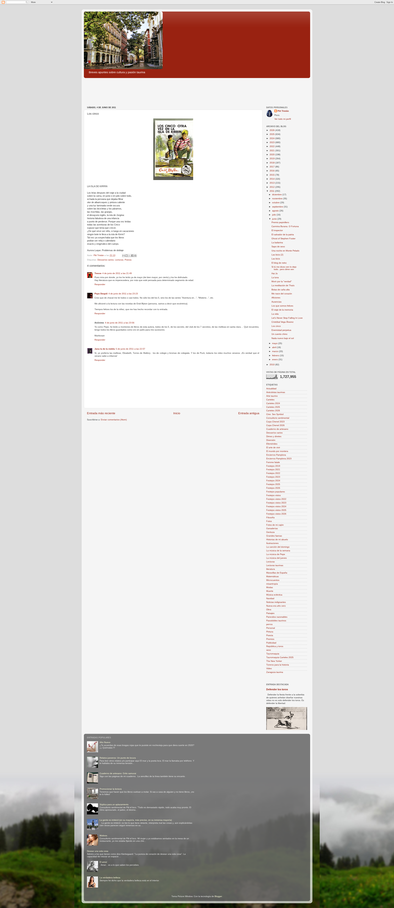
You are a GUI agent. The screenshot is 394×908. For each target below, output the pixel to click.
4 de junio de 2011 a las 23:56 (119, 323)
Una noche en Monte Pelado (285, 251)
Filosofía (270, 517)
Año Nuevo (105, 742)
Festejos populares (275, 492)
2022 (272, 146)
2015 (272, 175)
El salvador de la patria (282, 234)
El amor (103, 862)
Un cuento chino (279, 334)
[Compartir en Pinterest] (135, 255)
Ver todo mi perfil (282, 119)
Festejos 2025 (273, 484)
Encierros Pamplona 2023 (278, 458)
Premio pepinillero (280, 222)
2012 (272, 187)
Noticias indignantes (276, 602)
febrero (276, 355)
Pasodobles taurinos (276, 620)
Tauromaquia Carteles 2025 (279, 657)
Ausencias (276, 302)
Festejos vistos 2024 (276, 506)
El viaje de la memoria (282, 310)
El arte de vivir (273, 447)
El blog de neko (279, 263)
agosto (275, 211)
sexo (268, 650)
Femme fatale (273, 462)
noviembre (277, 198)
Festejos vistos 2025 (276, 510)
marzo (275, 351)
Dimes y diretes (273, 436)
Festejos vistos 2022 (276, 499)
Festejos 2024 (273, 480)
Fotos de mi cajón (275, 525)
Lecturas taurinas (274, 565)
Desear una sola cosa (97, 851)
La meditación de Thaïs (282, 285)
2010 (272, 364)
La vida (275, 314)
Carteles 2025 (273, 407)
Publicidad (271, 643)
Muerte (269, 591)
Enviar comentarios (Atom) (114, 420)
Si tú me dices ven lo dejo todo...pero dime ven (283, 268)
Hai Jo (274, 273)
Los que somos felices (282, 306)
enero (275, 359)
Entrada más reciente (101, 413)
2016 (272, 171)
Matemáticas (272, 576)
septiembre (278, 207)
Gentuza (270, 532)
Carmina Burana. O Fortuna (285, 226)
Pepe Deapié (101, 294)
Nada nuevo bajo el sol (282, 338)
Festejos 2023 (273, 477)
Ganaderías (272, 528)
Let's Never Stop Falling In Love (287, 318)
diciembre (277, 194)
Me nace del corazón (281, 294)
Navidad (270, 598)
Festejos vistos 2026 (276, 514)
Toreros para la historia (277, 665)
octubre (276, 202)
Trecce (97, 273)
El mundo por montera (277, 451)
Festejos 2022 (273, 473)
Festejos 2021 (273, 469)
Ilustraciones (272, 543)
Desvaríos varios (105, 260)
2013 (272, 183)
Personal (270, 628)
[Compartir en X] (129, 255)
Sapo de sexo (278, 246)
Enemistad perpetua (281, 330)
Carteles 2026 (273, 410)
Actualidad (271, 388)
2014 (272, 179)
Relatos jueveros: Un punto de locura (118, 758)
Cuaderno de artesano (277, 429)
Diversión (270, 440)
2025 (272, 134)
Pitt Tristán (283, 111)
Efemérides (271, 444)
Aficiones (275, 298)
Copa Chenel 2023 (275, 422)
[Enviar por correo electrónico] (123, 255)
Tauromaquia (272, 654)
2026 (272, 130)
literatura (270, 569)
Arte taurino (272, 396)
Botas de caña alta (280, 290)
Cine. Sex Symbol (274, 414)
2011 (272, 191)
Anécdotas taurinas (275, 392)
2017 (272, 167)
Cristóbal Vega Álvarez (282, 322)
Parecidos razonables (276, 617)
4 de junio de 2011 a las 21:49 (117, 273)
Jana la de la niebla (104, 349)
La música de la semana (278, 550)
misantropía (272, 584)
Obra (268, 609)
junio (274, 219)
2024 (272, 138)
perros (269, 624)
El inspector (277, 230)
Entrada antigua (248, 413)
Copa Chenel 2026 (275, 425)
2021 (272, 150)
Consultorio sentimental (277, 418)
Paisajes (270, 613)
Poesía (128, 260)
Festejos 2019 (273, 466)
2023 (272, 142)
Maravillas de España (276, 573)
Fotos (269, 521)
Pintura (269, 632)
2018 (272, 163)
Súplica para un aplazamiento (114, 804)
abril (274, 347)
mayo (275, 343)
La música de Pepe (275, 554)
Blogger (218, 896)
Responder (99, 284)
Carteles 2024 (273, 403)
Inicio (176, 413)
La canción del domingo (277, 547)
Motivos (103, 835)
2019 (272, 158)
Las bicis (275, 259)
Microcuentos (272, 580)
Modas (269, 587)
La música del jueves (276, 558)
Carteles (270, 400)
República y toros (274, 646)
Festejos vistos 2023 (276, 503)
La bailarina (277, 242)
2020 (272, 154)
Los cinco (276, 326)
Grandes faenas (274, 536)
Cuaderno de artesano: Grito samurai (118, 773)
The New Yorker (274, 661)
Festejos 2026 (273, 488)
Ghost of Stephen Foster (283, 238)
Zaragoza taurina (274, 672)
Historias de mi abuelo (277, 539)
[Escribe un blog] (126, 255)
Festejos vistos (273, 495)
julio (274, 215)
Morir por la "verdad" (281, 281)
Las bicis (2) (277, 255)
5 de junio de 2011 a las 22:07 (130, 349)
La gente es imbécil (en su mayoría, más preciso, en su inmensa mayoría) (136, 820)
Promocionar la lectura (111, 789)
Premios (270, 639)
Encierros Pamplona (276, 455)
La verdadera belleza (110, 877)
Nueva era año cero (276, 606)
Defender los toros (277, 689)
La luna (275, 277)
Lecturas (119, 260)
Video (269, 668)
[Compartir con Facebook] (132, 255)
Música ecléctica (274, 595)
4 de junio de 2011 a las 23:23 (123, 294)
